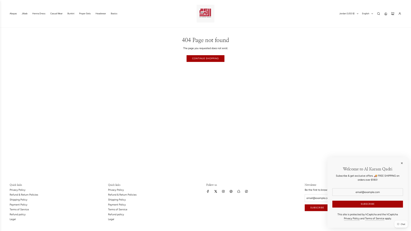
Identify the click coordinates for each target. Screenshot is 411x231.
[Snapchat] (238, 191)
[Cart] (392, 13)
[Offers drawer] (385, 13)
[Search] (378, 13)
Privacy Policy (352, 218)
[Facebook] (207, 191)
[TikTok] (246, 191)
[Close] (401, 163)
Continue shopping (205, 58)
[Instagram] (223, 191)
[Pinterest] (231, 191)
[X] (215, 191)
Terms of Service (374, 218)
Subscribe (317, 207)
